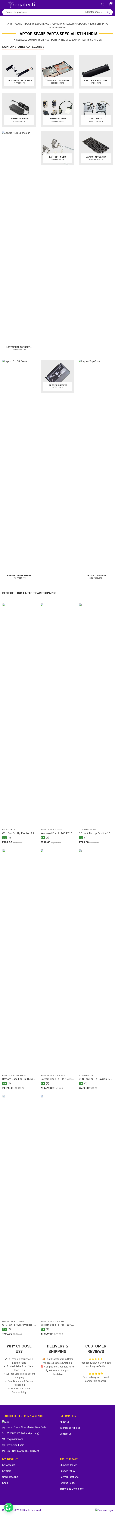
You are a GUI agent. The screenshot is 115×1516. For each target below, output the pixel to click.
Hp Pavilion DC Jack (87, 830)
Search (108, 12)
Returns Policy (67, 1483)
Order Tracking (10, 1477)
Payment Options (69, 1477)
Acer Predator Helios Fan (13, 1321)
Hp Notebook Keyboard (51, 830)
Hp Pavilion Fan (9, 830)
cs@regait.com (15, 1439)
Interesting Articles (70, 1428)
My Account (8, 1465)
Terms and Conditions (72, 1488)
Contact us (65, 1434)
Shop (5, 1483)
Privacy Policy (67, 1471)
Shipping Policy (68, 1465)
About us (64, 1422)
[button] (8, 1507)
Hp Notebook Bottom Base (14, 1076)
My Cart (6, 1471)
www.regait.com (15, 1445)
